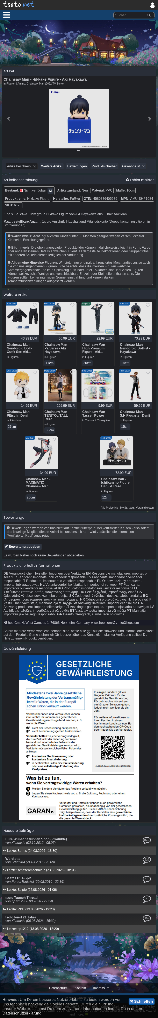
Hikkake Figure (38, 198)
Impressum (101, 988)
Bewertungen (77, 166)
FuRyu (75, 198)
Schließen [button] (143, 1001)
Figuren (10, 83)
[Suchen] (149, 15)
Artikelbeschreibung (21, 166)
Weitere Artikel (51, 166)
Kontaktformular (98, 634)
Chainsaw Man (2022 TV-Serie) (45, 83)
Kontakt (80, 988)
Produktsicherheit (104, 166)
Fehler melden (142, 179)
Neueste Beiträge (18, 830)
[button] (6, 15)
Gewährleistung (133, 166)
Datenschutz (58, 988)
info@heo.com (128, 622)
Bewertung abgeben (24, 546)
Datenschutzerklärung (22, 1013)
